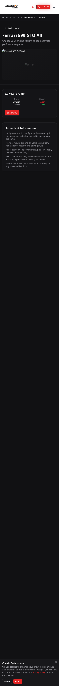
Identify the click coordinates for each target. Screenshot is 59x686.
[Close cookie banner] (56, 662)
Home (5, 17)
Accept (17, 681)
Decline (7, 681)
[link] (32, 6)
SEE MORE (12, 112)
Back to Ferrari (14, 28)
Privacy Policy (39, 672)
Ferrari (15, 17)
